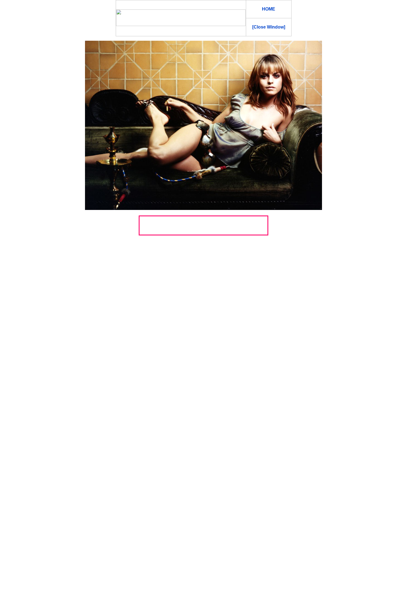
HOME (268, 9)
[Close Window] (268, 27)
